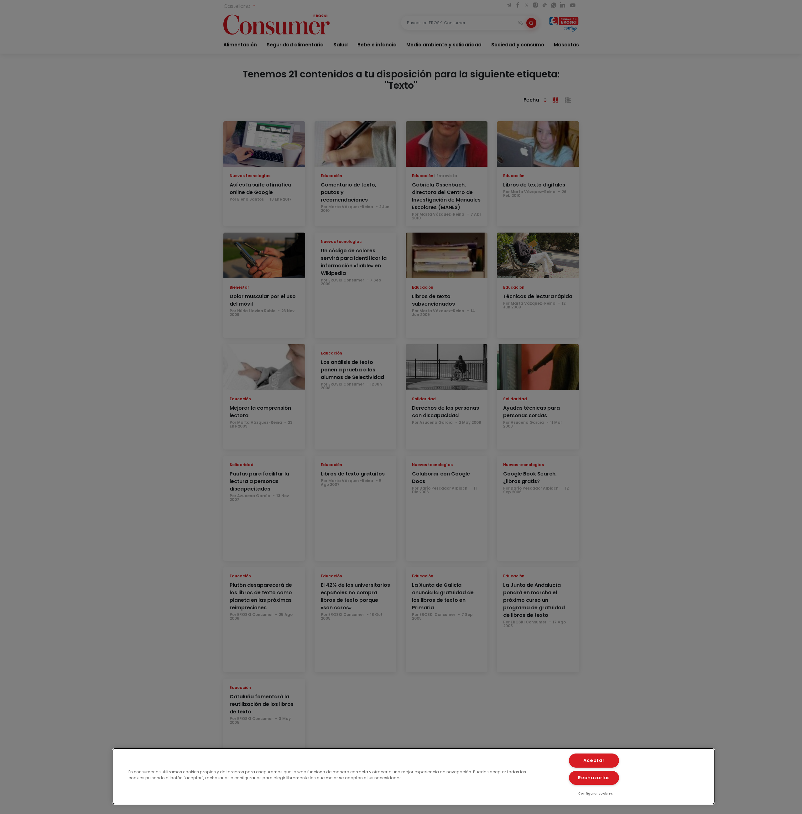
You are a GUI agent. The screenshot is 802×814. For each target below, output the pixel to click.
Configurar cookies (595, 793)
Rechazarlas (594, 778)
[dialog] (413, 776)
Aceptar (593, 760)
